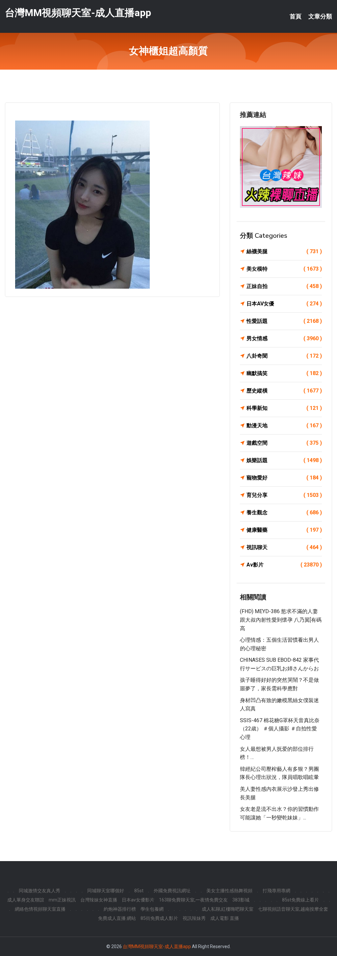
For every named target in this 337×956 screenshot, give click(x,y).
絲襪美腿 (284, 251)
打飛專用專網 (276, 890)
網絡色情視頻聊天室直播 (40, 909)
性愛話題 (284, 321)
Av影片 (284, 565)
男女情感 (284, 338)
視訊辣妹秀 (194, 918)
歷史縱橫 (284, 391)
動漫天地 (284, 425)
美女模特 (284, 269)
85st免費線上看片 (300, 899)
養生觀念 (284, 512)
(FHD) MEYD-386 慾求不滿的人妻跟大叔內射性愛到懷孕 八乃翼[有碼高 (281, 619)
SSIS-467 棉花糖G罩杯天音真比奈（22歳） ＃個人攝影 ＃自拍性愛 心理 (280, 728)
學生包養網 (152, 909)
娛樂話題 (284, 460)
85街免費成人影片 (159, 918)
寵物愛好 (284, 478)
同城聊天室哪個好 (105, 890)
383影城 (240, 899)
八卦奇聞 (284, 356)
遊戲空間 (284, 443)
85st (138, 890)
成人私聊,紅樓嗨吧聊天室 (227, 909)
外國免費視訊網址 (172, 890)
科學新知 (284, 408)
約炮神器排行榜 (120, 909)
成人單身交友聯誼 (25, 899)
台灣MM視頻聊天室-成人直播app (78, 12)
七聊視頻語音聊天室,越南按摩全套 (293, 909)
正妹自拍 (284, 286)
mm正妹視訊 (62, 899)
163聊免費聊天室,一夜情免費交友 (193, 899)
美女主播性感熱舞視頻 (229, 890)
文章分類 (320, 16)
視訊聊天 (284, 547)
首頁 (295, 16)
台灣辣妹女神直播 (98, 899)
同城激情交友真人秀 (39, 890)
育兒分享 (284, 495)
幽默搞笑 (284, 373)
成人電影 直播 (224, 918)
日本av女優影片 (138, 899)
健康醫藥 (284, 530)
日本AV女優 (284, 303)
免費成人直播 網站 (117, 918)
